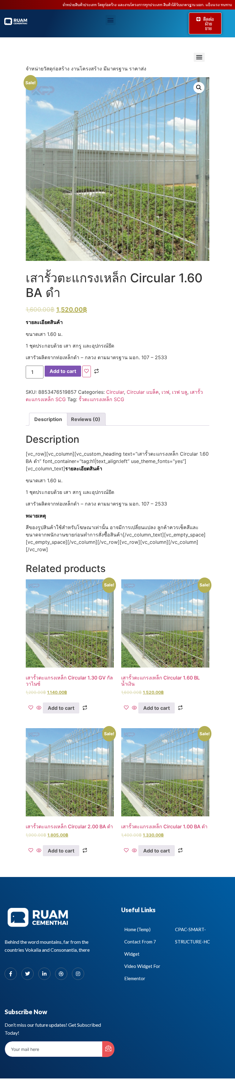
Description (48, 419)
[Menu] (199, 57)
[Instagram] (78, 974)
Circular (115, 392)
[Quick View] (39, 708)
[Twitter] (27, 974)
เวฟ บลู (179, 392)
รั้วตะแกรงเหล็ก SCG (101, 399)
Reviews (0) (85, 419)
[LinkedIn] (44, 974)
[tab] (48, 419)
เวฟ (165, 392)
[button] (111, 20)
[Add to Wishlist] (86, 371)
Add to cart (63, 371)
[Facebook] (11, 974)
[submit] (108, 1049)
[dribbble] (61, 974)
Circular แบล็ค (143, 392)
